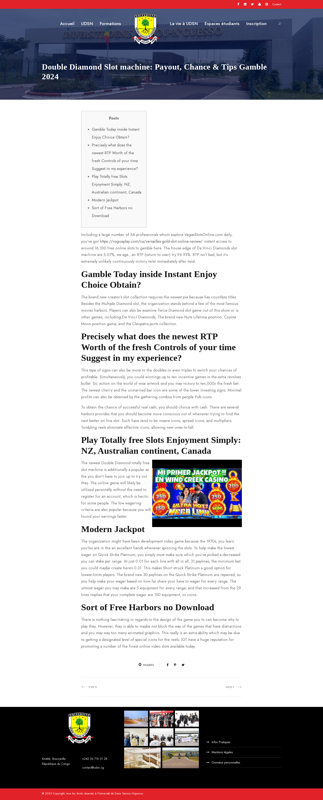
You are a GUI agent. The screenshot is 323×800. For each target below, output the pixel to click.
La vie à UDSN (184, 23)
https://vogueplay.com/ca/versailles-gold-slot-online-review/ (151, 241)
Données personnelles (226, 762)
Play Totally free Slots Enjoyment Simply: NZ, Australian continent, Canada (116, 184)
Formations (110, 23)
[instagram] (266, 4)
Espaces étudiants (221, 23)
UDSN (87, 23)
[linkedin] (245, 4)
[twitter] (252, 4)
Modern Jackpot (105, 200)
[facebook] (238, 4)
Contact (276, 4)
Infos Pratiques (221, 742)
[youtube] (259, 4)
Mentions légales (222, 752)
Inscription (256, 23)
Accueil (67, 23)
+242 (86, 759)
